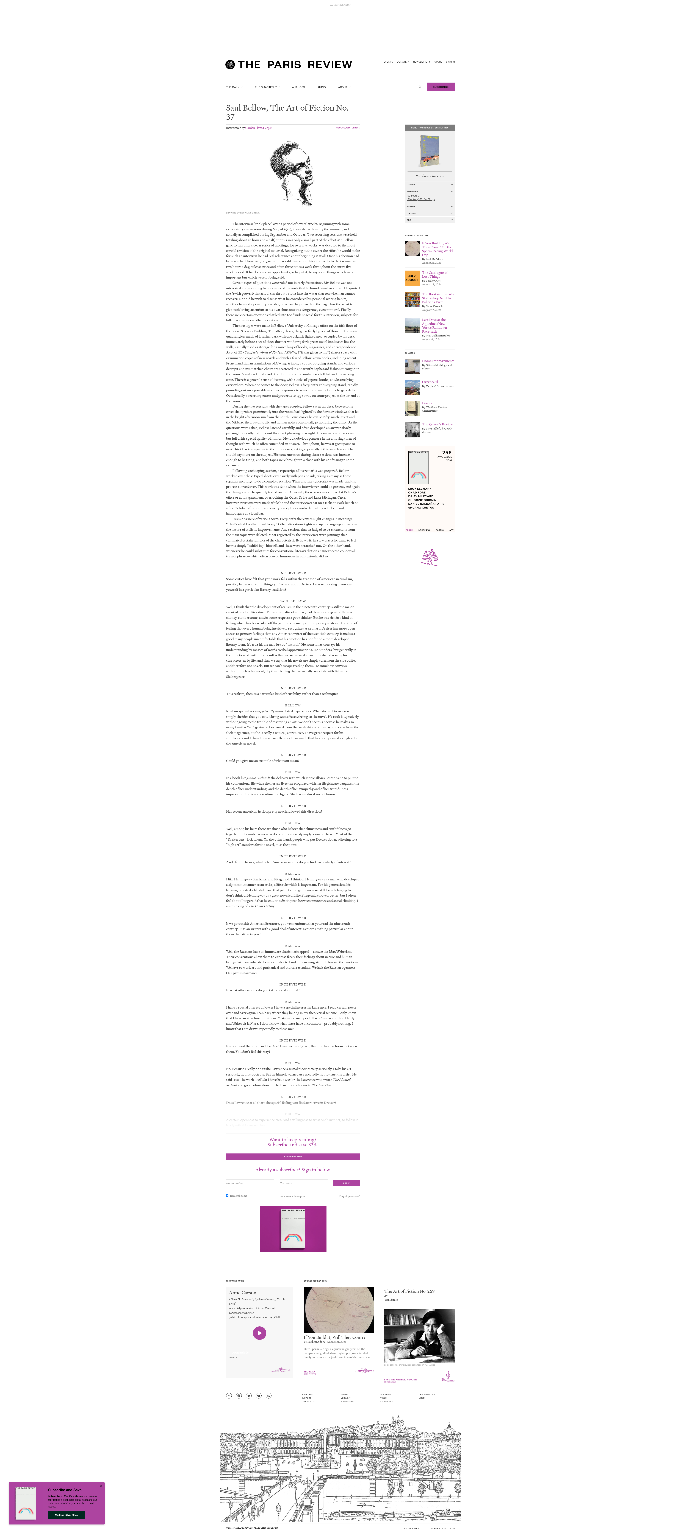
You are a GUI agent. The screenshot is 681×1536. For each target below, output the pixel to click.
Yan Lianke (391, 1300)
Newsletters (422, 61)
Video (422, 1397)
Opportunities (427, 1394)
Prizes (383, 1397)
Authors (298, 87)
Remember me (238, 1196)
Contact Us (308, 1401)
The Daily (233, 87)
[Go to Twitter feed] (249, 1396)
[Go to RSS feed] (269, 1396)
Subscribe (441, 87)
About (343, 87)
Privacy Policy (413, 1528)
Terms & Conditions (443, 1528)
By (385, 1295)
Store (438, 61)
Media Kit (345, 1397)
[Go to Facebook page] (239, 1396)
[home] (288, 65)
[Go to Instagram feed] (229, 1396)
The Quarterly (266, 87)
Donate (402, 61)
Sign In (450, 61)
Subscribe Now (66, 1515)
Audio (321, 87)
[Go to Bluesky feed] (259, 1396)
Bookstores (386, 1401)
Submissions (348, 1401)
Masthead (385, 1394)
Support (306, 1397)
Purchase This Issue (430, 176)
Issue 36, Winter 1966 (348, 127)
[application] (259, 1350)
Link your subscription (293, 1196)
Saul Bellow (246, 107)
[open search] (420, 87)
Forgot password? (349, 1196)
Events (388, 61)
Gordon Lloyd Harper (258, 128)
